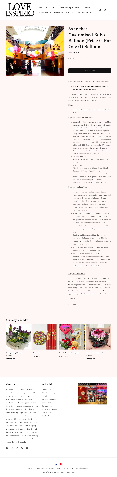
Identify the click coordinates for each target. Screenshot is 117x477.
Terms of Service (47, 472)
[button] (100, 10)
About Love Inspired (50, 393)
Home (41, 7)
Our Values (46, 412)
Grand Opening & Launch (69, 8)
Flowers (87, 8)
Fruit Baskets (44, 13)
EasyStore (86, 468)
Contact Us (46, 390)
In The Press (47, 416)
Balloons (57, 13)
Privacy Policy (47, 406)
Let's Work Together (50, 409)
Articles (45, 396)
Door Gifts (50, 8)
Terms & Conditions (50, 399)
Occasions (69, 13)
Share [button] (74, 304)
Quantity (71, 58)
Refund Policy (47, 403)
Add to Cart (90, 70)
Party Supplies (83, 13)
